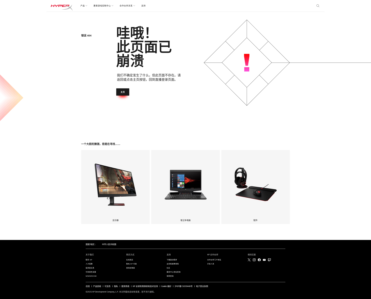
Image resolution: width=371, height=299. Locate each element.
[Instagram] (254, 259)
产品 (82, 5)
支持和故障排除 (173, 264)
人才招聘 (89, 264)
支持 (143, 5)
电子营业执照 (202, 286)
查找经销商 (130, 268)
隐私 (116, 286)
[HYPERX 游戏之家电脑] (62, 7)
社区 (168, 268)
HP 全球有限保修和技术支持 (145, 286)
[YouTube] (264, 260)
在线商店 (129, 260)
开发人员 (210, 264)
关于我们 (90, 254)
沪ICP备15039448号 (184, 286)
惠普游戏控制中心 (102, 5)
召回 (88, 286)
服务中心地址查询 (174, 272)
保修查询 (170, 276)
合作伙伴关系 (126, 5)
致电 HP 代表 (131, 264)
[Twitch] (269, 259)
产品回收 (97, 286)
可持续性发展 (91, 272)
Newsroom (91, 276)
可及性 (107, 286)
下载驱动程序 (172, 260)
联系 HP (89, 260)
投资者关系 (90, 268)
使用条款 (125, 286)
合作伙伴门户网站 (214, 260)
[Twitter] (249, 259)
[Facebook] (259, 259)
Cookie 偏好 (166, 286)
